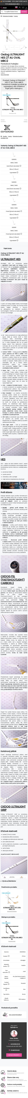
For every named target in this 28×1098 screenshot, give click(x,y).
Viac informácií (5, 75)
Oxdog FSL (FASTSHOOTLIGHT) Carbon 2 (13, 579)
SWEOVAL (5, 525)
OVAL (4, 513)
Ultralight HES (4, 138)
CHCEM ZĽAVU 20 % (14, 4)
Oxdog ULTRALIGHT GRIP (13, 808)
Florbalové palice (17, 136)
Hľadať (24, 11)
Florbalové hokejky (8, 16)
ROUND (5, 508)
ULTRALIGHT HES (11, 259)
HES (3, 459)
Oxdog (16, 16)
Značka (5, 136)
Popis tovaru (8, 248)
